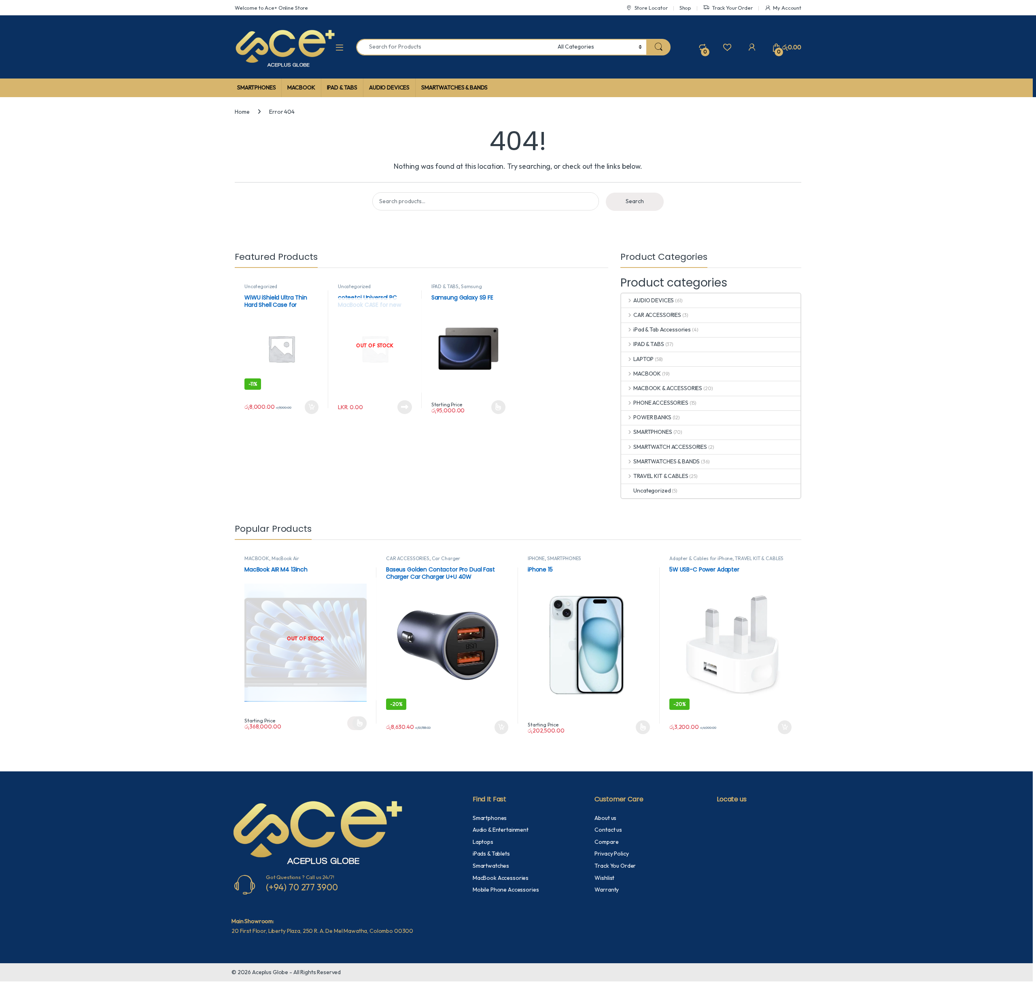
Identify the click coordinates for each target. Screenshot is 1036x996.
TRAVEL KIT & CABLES (660, 476)
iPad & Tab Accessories (662, 329)
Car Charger (446, 558)
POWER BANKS (652, 417)
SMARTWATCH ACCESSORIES (670, 446)
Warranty (606, 889)
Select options (495, 407)
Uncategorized (260, 286)
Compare (606, 841)
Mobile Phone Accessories (506, 889)
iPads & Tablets (491, 853)
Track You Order (615, 865)
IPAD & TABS (342, 87)
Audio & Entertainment (501, 829)
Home (242, 111)
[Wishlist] (727, 47)
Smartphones (490, 818)
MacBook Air (285, 558)
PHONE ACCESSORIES (660, 402)
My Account (787, 7)
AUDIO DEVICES (389, 87)
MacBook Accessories (501, 877)
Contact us (608, 829)
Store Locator (651, 7)
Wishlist (604, 877)
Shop (685, 7)
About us (605, 818)
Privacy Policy (611, 853)
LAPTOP (643, 359)
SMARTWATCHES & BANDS (454, 87)
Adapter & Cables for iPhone (700, 558)
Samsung (471, 286)
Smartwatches (491, 865)
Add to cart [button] (311, 407)
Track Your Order (732, 7)
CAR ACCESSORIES (657, 315)
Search (635, 201)
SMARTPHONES (256, 87)
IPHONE (536, 558)
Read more (404, 407)
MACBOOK (301, 87)
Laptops (483, 841)
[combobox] (454, 47)
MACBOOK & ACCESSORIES (667, 388)
